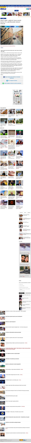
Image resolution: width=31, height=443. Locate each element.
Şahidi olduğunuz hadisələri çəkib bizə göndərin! (12, 83)
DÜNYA (19, 5)
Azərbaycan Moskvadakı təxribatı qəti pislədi (13, 332)
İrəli (30, 14)
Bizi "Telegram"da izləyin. (12, 80)
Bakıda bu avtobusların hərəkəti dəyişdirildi (13, 364)
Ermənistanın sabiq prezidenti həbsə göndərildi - (15, 406)
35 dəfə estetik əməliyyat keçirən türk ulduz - (14, 374)
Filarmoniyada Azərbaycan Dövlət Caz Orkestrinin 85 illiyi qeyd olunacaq (17, 390)
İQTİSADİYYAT (13, 5)
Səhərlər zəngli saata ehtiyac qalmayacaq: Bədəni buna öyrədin (16, 385)
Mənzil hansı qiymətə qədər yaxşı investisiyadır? (14, 316)
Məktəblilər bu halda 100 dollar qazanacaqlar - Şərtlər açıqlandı (16, 311)
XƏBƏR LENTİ (2, 5)
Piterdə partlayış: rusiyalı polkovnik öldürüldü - (14, 369)
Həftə (25, 212)
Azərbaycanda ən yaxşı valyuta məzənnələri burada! (25, 16)
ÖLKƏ (6, 5)
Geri (0, 14)
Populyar (21, 212)
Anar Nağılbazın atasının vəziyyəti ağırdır (13, 353)
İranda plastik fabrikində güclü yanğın (12, 395)
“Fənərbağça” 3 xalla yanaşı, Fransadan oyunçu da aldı (14, 411)
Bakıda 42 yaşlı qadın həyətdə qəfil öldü (12, 401)
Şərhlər (29, 212)
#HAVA (2, 47)
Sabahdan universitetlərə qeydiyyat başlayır (13, 422)
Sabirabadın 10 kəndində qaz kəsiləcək (12, 358)
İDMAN (16, 5)
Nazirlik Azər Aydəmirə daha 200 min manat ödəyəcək (14, 337)
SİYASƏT (9, 5)
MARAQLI (22, 5)
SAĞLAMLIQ (26, 5)
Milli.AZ (3, 9)
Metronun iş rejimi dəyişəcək (10, 321)
